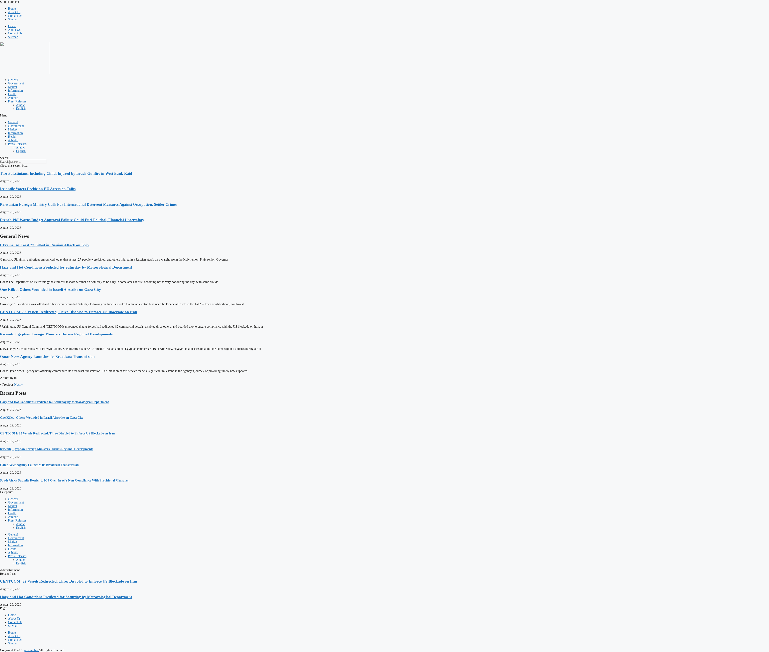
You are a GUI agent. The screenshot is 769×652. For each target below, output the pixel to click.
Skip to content (9, 1)
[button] (384, 115)
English (21, 108)
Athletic (13, 97)
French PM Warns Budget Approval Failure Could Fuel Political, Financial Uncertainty (72, 220)
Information (15, 90)
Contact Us (15, 15)
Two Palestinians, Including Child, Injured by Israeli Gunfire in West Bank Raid (66, 173)
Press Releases (17, 101)
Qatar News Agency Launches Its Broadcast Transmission (47, 356)
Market (12, 87)
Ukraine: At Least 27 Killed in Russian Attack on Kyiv (44, 245)
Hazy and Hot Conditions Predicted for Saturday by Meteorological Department (66, 267)
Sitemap (13, 19)
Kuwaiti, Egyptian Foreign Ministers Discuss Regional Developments (56, 334)
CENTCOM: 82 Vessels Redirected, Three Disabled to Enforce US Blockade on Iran (68, 312)
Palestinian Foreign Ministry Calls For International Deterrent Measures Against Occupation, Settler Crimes (88, 204)
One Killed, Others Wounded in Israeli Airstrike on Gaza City (50, 289)
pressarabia (31, 650)
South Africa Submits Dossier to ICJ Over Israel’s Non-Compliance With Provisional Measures (64, 480)
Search (4, 161)
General (13, 79)
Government (16, 83)
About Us (14, 12)
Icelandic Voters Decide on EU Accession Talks (37, 189)
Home (12, 8)
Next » (18, 384)
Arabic (20, 105)
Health (12, 94)
